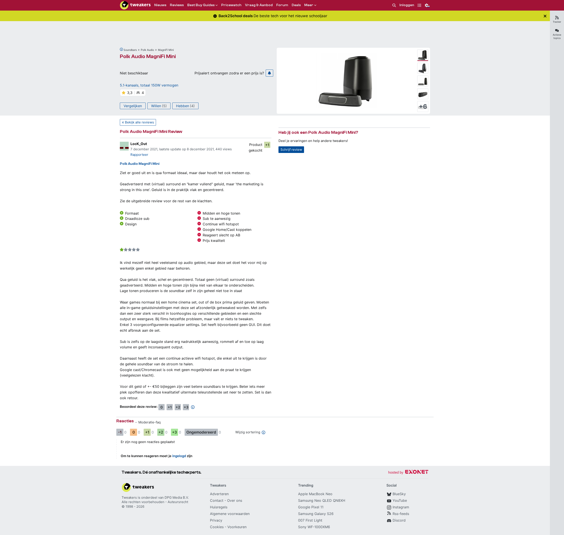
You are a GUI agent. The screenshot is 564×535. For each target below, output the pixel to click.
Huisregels (218, 507)
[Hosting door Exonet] (408, 473)
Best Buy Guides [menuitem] (201, 5)
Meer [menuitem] (308, 5)
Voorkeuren (237, 527)
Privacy (216, 520)
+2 (178, 407)
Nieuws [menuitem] (160, 5)
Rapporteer (139, 155)
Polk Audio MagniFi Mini (148, 56)
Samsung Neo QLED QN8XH (321, 500)
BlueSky (399, 494)
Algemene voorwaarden (230, 513)
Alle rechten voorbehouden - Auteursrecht (155, 502)
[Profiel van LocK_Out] (124, 146)
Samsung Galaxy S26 (316, 513)
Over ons (234, 500)
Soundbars (130, 49)
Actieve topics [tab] (557, 36)
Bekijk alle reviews (139, 122)
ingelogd (179, 456)
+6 (423, 106)
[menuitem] (394, 5)
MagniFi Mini (166, 49)
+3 (186, 407)
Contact (216, 500)
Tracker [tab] (557, 21)
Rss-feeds (401, 513)
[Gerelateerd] (121, 49)
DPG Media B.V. (177, 497)
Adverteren (219, 494)
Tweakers (129, 497)
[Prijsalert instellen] (269, 73)
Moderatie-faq (149, 422)
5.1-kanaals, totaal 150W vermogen (149, 85)
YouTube (400, 500)
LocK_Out (138, 144)
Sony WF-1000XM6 (314, 527)
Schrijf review (291, 149)
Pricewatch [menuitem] (231, 5)
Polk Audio (147, 49)
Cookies (217, 527)
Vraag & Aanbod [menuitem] (259, 5)
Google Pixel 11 (310, 507)
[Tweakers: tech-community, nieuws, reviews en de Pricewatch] (135, 5)
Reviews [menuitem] (177, 5)
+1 (267, 145)
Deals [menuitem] (296, 5)
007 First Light (310, 520)
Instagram (401, 507)
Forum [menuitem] (282, 5)
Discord (399, 520)
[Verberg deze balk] (545, 16)
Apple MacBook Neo (315, 494)
